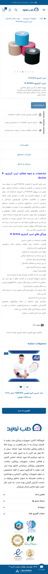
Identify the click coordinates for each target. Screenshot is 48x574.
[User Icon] (9, 10)
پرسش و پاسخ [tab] (24, 164)
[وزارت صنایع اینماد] (24, 554)
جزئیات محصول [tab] (24, 154)
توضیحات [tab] (24, 145)
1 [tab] (15, 72)
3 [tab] (20, 72)
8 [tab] (33, 72)
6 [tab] (28, 72)
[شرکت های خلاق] (24, 526)
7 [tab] (30, 72)
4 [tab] (23, 72)
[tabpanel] (24, 48)
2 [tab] (17, 72)
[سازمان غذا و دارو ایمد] (24, 540)
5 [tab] (25, 72)
